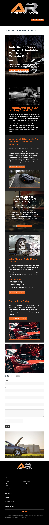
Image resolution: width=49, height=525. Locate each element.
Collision (8, 485)
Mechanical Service (27, 481)
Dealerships (25, 485)
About (7, 483)
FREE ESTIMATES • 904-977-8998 (19, 70)
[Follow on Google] (26, 511)
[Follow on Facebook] (23, 511)
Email (6, 387)
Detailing (8, 488)
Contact (24, 488)
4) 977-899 (15, 376)
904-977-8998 (11, 504)
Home (7, 481)
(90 (9, 376)
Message (7, 408)
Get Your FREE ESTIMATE (17, 166)
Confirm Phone (9, 401)
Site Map (7, 521)
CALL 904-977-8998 (37, 19)
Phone (6, 394)
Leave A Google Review (24, 226)
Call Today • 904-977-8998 (18, 318)
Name (6, 380)
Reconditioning (26, 483)
